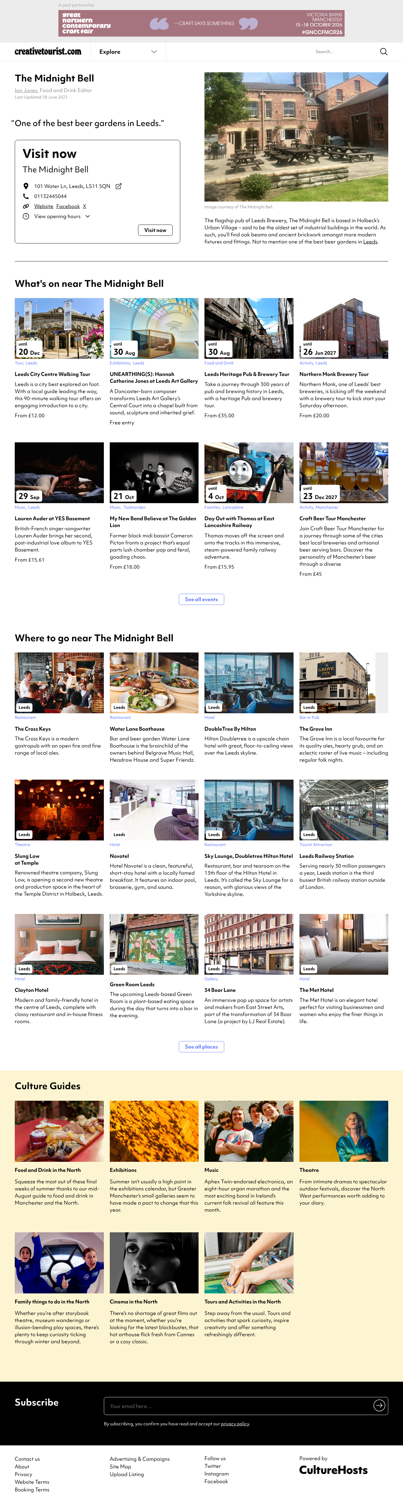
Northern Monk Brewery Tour (334, 374)
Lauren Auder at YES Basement (52, 518)
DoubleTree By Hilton (230, 728)
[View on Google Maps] (118, 186)
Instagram (216, 1473)
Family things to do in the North (52, 1301)
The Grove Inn (315, 728)
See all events (201, 599)
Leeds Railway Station (326, 856)
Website (43, 206)
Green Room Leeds (132, 984)
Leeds (370, 241)
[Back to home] (48, 53)
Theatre (309, 1170)
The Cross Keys (33, 728)
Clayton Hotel (31, 990)
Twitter (212, 1466)
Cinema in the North (134, 1301)
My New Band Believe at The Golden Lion (153, 522)
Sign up (379, 1405)
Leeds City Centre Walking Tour (52, 374)
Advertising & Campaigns (140, 1459)
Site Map (120, 1466)
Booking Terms (32, 1489)
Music (211, 1170)
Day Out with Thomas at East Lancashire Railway (239, 522)
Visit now (155, 230)
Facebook (68, 206)
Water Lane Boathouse (137, 728)
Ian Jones (26, 90)
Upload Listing (127, 1474)
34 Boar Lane (220, 990)
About (22, 1466)
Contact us (27, 1459)
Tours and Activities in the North (242, 1301)
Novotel (119, 856)
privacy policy (235, 1424)
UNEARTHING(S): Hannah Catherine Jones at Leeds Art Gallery (154, 377)
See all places (201, 1046)
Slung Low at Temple (27, 859)
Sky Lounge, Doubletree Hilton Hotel (248, 856)
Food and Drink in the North (48, 1170)
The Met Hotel (316, 990)
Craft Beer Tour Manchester (332, 518)
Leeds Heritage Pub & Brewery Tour (246, 374)
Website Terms (32, 1482)
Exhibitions (123, 1170)
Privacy (23, 1474)
